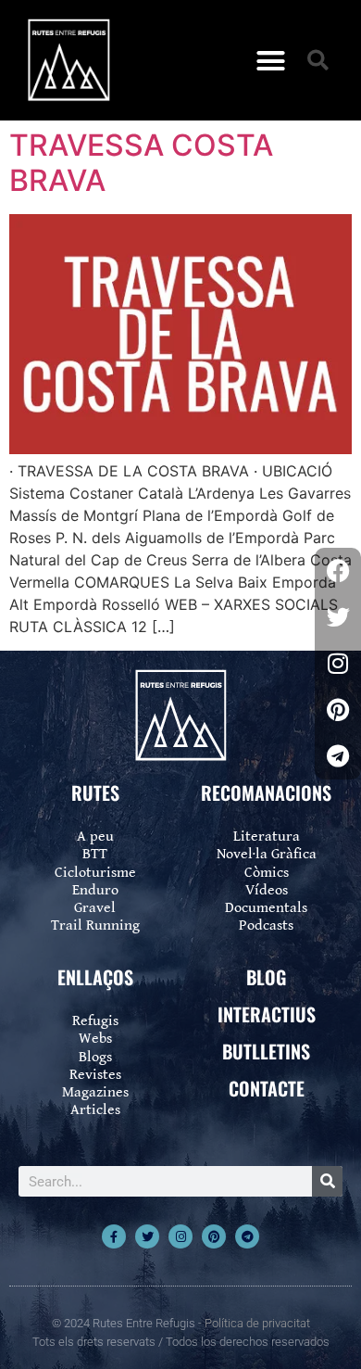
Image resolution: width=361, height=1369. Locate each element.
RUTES (95, 792)
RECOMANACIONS (266, 792)
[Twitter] (147, 1236)
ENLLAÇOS (95, 977)
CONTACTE (267, 1088)
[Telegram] (247, 1236)
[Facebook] (338, 571)
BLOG (266, 977)
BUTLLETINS (266, 1051)
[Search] (327, 1181)
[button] (271, 60)
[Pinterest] (214, 1236)
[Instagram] (180, 1236)
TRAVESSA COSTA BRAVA (141, 162)
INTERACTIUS (267, 1014)
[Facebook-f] (114, 1236)
